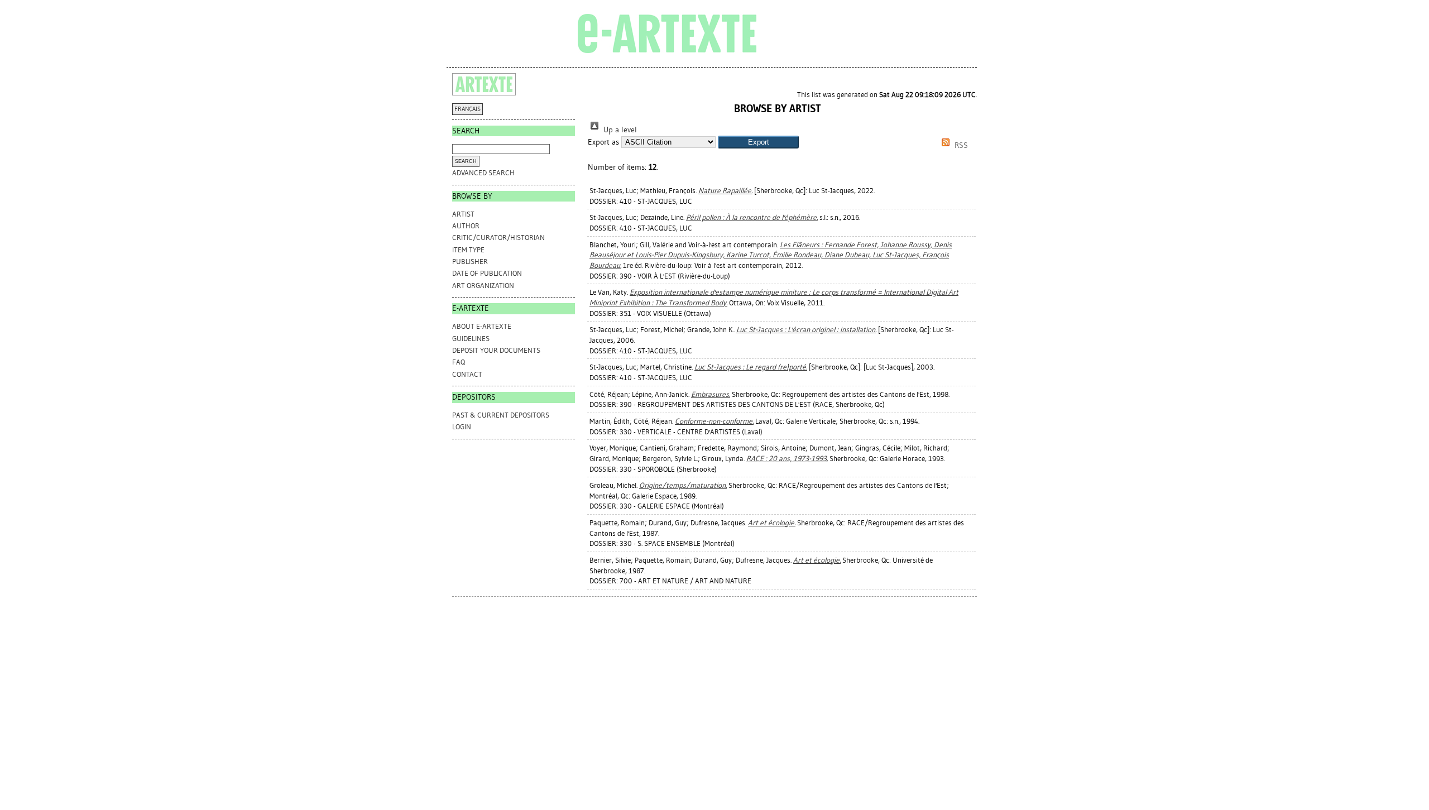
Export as (603, 142)
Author (465, 226)
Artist (463, 214)
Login (461, 427)
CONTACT (467, 374)
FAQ (458, 362)
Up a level (619, 130)
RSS (960, 145)
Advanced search (483, 173)
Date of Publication (487, 273)
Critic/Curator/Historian (498, 237)
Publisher (470, 261)
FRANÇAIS (467, 109)
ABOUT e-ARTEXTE (481, 326)
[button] (758, 142)
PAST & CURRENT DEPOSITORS (500, 415)
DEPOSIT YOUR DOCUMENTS (496, 350)
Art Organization (483, 285)
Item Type (468, 250)
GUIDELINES (471, 338)
